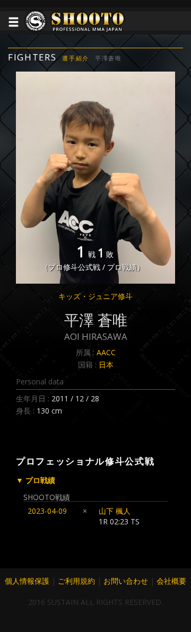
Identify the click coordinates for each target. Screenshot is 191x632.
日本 (106, 364)
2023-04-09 (47, 511)
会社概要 (171, 581)
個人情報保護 (27, 581)
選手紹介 (75, 58)
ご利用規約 (76, 581)
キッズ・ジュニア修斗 (95, 296)
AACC (106, 352)
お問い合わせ (125, 581)
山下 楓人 (118, 511)
